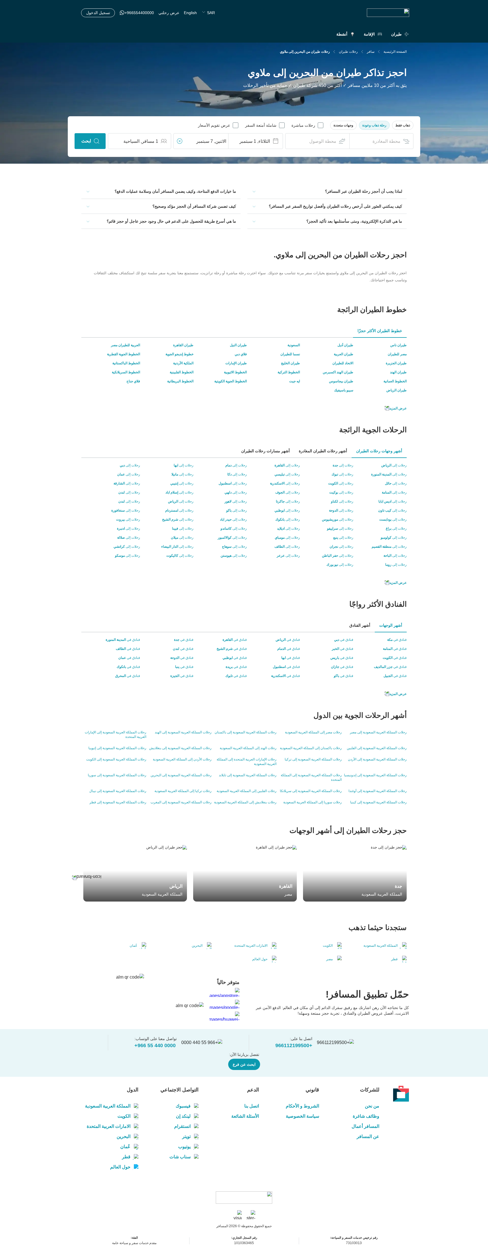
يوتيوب (184, 1146)
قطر (126, 1156)
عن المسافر (368, 1136)
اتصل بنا (251, 1106)
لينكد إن (183, 1116)
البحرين (123, 1136)
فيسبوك (183, 1106)
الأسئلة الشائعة (245, 1116)
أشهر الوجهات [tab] (390, 625)
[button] (402, 125)
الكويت (123, 1116)
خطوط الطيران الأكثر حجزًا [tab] (380, 330)
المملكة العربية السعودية (107, 1106)
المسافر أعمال (365, 1126)
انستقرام (182, 1126)
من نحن (372, 1106)
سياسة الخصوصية (302, 1116)
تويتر (186, 1136)
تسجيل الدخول (98, 12)
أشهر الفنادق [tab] (359, 625)
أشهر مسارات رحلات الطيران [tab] (265, 451)
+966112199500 (293, 1045)
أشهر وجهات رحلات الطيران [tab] (379, 451)
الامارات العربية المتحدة (108, 1126)
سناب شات (180, 1156)
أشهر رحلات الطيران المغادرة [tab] (323, 451)
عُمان (125, 1146)
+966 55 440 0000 (155, 1045)
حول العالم (120, 1167)
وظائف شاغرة (366, 1116)
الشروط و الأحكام (302, 1106)
